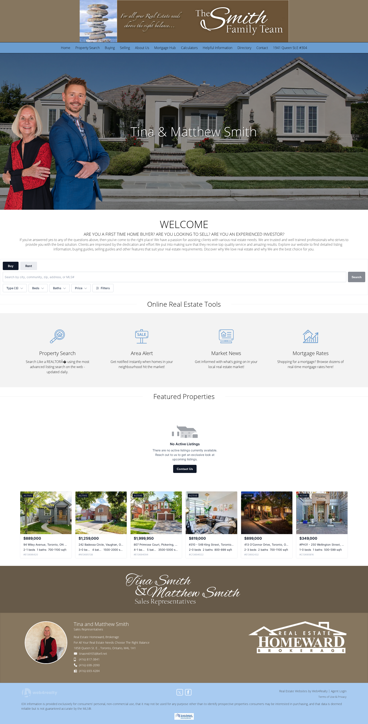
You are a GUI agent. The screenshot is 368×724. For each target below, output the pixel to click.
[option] (184, 131)
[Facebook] (188, 692)
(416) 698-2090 (89, 665)
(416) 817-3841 (89, 659)
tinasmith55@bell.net (93, 654)
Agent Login (338, 691)
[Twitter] (180, 692)
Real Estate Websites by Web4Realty (303, 691)
